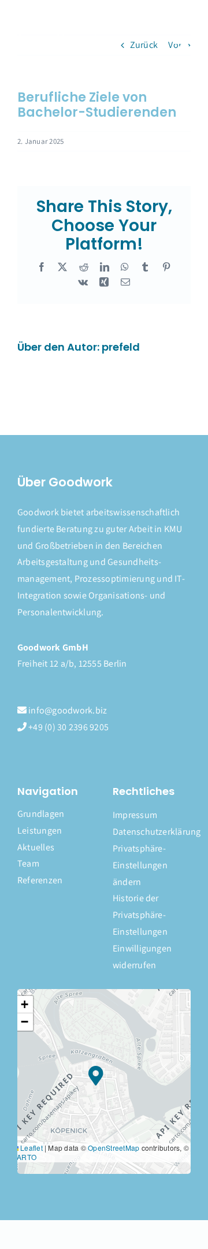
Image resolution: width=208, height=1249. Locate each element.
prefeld (121, 347)
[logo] (59, 29)
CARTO (24, 1157)
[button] (152, 865)
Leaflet (30, 1148)
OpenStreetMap (113, 1148)
